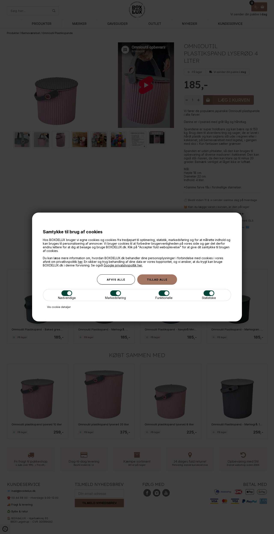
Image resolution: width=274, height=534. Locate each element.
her (80, 261)
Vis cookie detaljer (59, 307)
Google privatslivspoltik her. (123, 265)
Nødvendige (67, 298)
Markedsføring (115, 298)
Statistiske (209, 298)
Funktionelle (164, 298)
